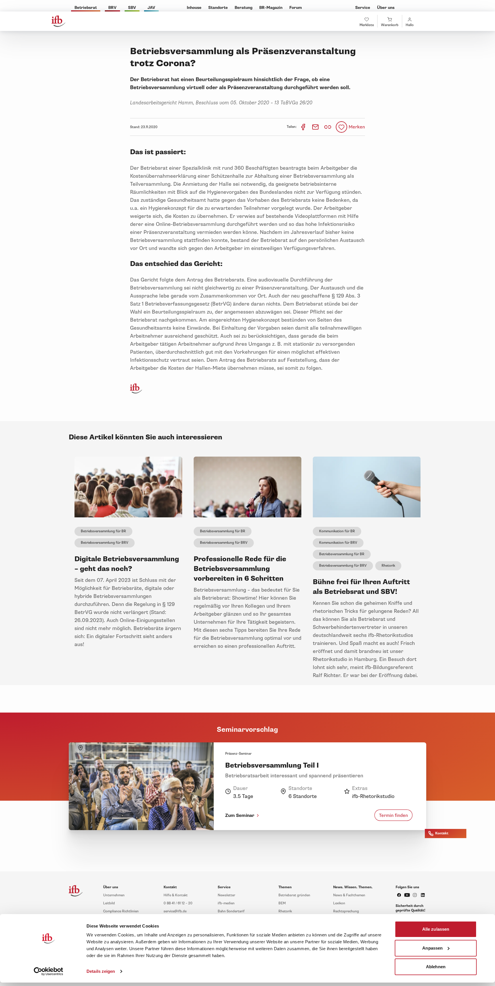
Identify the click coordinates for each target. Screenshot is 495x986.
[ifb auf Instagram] (414, 895)
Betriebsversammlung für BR (103, 531)
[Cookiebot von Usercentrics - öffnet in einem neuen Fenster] (48, 971)
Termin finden (393, 815)
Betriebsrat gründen (294, 895)
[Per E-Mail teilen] (316, 127)
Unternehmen (114, 895)
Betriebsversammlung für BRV (104, 543)
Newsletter (226, 895)
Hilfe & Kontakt (176, 895)
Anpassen (432, 947)
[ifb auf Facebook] (399, 895)
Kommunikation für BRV (338, 543)
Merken (357, 127)
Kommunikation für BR (337, 531)
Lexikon (339, 903)
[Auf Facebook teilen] (303, 127)
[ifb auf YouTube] (407, 895)
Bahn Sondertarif (231, 911)
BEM (282, 903)
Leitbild (109, 903)
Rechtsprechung (346, 911)
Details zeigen (101, 971)
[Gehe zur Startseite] (58, 21)
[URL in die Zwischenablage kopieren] (327, 127)
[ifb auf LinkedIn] (422, 895)
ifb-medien (226, 903)
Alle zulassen (435, 929)
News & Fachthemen (349, 895)
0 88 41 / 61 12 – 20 (178, 903)
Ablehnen (435, 966)
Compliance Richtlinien (121, 911)
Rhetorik (388, 566)
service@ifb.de (175, 911)
